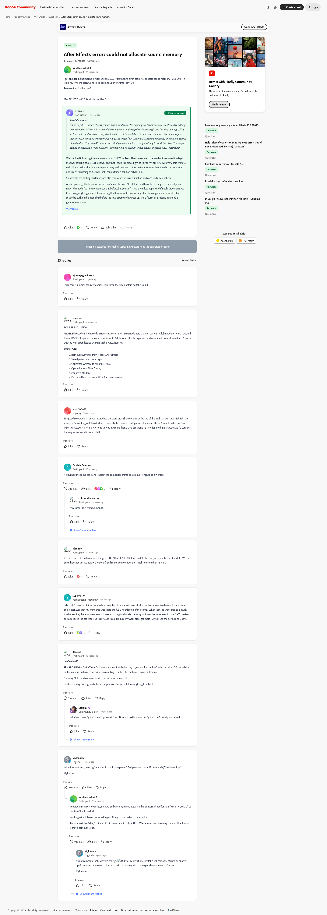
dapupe (76, 651)
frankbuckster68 (81, 67)
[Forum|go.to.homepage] (20, 7)
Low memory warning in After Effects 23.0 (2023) (232, 125)
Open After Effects (254, 26)
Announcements (80, 7)
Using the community (62, 910)
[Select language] (275, 7)
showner (77, 318)
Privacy (93, 910)
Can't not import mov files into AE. (224, 163)
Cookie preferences (109, 910)
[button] (292, 7)
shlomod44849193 (89, 498)
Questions (53, 16)
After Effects (39, 16)
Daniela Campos (81, 465)
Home (7, 16)
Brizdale (79, 110)
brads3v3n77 (79, 409)
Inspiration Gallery (126, 7)
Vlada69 (77, 548)
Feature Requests (103, 7)
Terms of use (81, 910)
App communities (22, 16)
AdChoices (175, 910)
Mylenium (78, 757)
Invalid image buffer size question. (224, 181)
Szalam (83, 707)
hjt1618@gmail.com (83, 275)
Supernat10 (78, 595)
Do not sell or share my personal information (142, 910)
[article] (127, 287)
